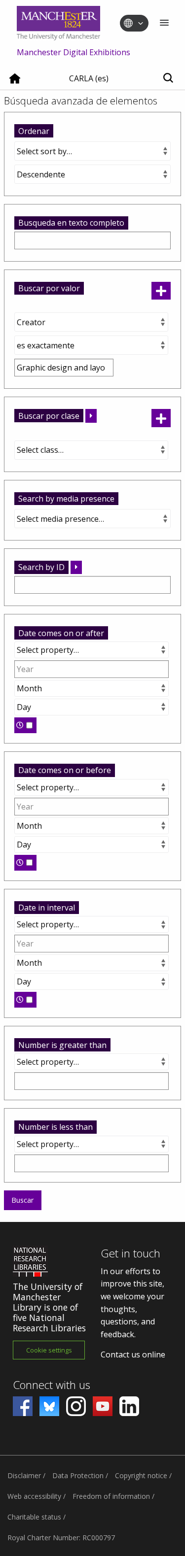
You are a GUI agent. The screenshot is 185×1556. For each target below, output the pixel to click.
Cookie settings (49, 1350)
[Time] (25, 725)
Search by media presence (66, 498)
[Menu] (164, 23)
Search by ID (41, 567)
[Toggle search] (168, 78)
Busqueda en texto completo (71, 222)
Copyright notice (141, 1475)
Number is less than (55, 1126)
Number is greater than (62, 1045)
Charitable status (34, 1517)
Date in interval (46, 907)
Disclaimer (24, 1475)
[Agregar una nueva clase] (161, 418)
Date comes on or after (61, 633)
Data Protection (78, 1475)
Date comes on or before (64, 770)
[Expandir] (91, 415)
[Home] (15, 82)
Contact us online (133, 1354)
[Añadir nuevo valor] (161, 291)
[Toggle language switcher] (140, 24)
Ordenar (33, 131)
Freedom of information (111, 1496)
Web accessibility (34, 1496)
